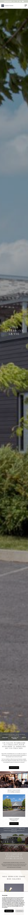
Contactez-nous (14, 767)
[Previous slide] (5, 810)
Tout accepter (9, 911)
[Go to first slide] (23, 811)
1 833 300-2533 (8, 1)
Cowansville (5, 737)
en (14, 1)
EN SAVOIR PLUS (14, 823)
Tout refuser (19, 911)
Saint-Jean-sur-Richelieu (14, 738)
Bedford (24, 737)
